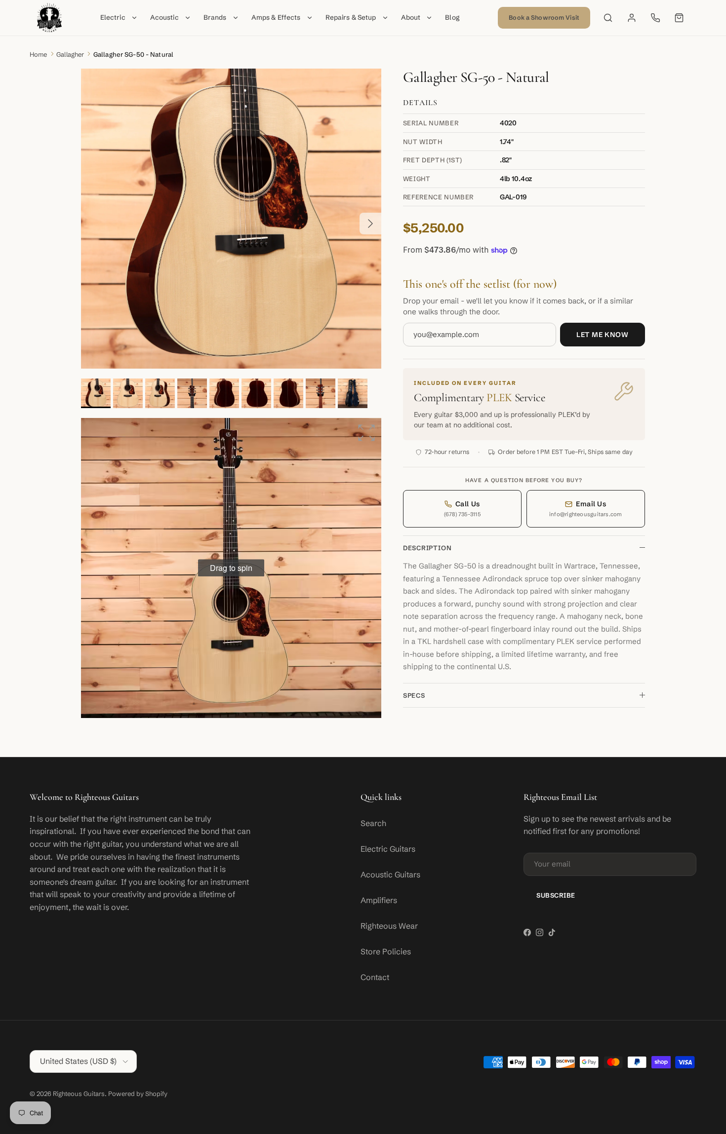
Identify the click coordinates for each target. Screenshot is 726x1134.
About (411, 17)
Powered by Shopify (137, 1093)
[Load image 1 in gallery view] (231, 219)
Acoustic (164, 17)
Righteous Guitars (79, 1093)
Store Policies (386, 951)
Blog (452, 17)
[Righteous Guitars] (49, 18)
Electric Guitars (388, 849)
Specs (414, 695)
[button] (366, 433)
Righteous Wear (389, 926)
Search (373, 823)
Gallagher (70, 54)
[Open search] (608, 18)
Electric (112, 17)
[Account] (632, 18)
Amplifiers (379, 900)
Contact (375, 977)
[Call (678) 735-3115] (655, 18)
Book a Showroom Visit (544, 17)
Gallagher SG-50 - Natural (133, 54)
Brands (215, 17)
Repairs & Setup (350, 17)
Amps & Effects (276, 17)
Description (427, 548)
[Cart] (679, 18)
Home (38, 54)
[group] (231, 568)
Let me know (602, 334)
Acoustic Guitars (390, 874)
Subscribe (555, 895)
